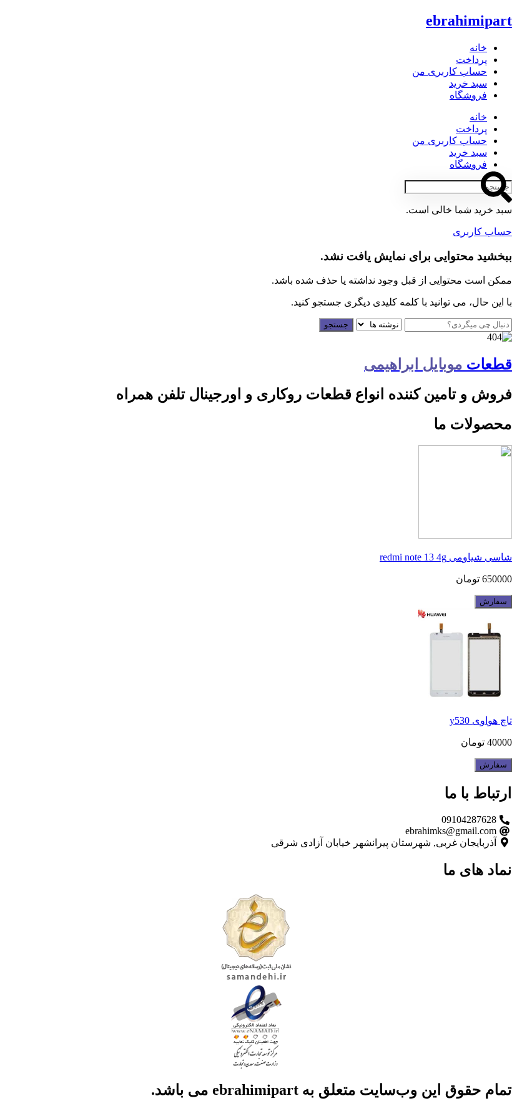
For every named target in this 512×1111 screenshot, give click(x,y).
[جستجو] (496, 187)
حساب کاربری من (449, 71)
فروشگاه (468, 95)
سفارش (493, 601)
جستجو (336, 324)
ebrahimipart (469, 20)
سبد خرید (468, 83)
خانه (478, 47)
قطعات (438, 364)
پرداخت (471, 59)
